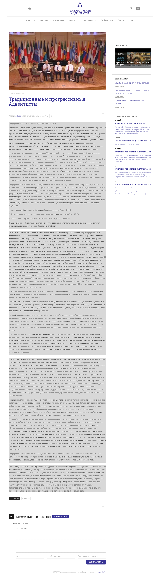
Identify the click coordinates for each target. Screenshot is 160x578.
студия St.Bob (101, 572)
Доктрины (58, 20)
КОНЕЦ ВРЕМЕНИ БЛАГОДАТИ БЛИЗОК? (130, 123)
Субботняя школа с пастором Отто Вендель (129, 102)
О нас (131, 20)
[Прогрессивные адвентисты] (80, 8)
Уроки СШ (74, 20)
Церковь (44, 20)
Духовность (90, 20)
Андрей (118, 120)
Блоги (121, 20)
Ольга (117, 138)
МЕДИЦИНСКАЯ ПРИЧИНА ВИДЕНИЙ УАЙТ (132, 83)
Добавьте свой (61, 516)
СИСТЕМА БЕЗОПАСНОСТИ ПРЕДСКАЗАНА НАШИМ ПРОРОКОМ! (132, 91)
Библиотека (107, 20)
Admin (18, 116)
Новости (30, 20)
